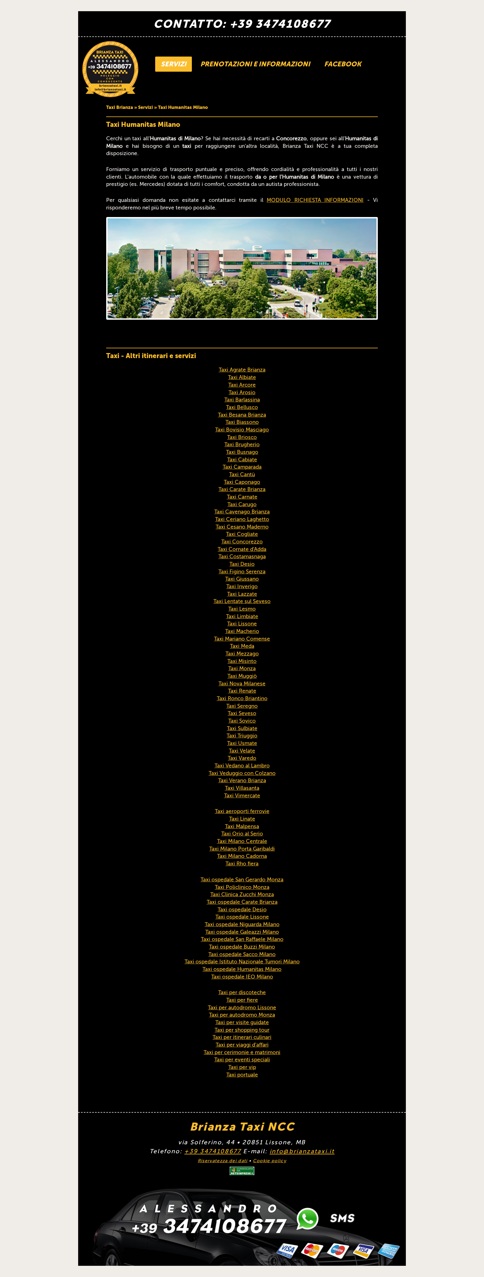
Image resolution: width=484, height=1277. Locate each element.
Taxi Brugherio (242, 444)
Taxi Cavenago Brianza (242, 512)
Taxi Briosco (242, 437)
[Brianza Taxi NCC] (110, 69)
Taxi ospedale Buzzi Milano (242, 947)
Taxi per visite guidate (242, 1022)
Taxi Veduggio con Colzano (242, 773)
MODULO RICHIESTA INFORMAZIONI (315, 200)
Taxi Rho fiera (242, 864)
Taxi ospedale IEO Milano (242, 977)
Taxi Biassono (242, 422)
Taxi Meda (242, 646)
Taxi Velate (242, 751)
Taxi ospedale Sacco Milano (242, 954)
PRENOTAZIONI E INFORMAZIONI (255, 64)
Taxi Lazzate (242, 594)
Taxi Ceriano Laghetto (242, 519)
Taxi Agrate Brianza (242, 370)
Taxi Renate (242, 691)
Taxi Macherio (242, 631)
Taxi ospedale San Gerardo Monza (242, 880)
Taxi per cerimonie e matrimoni (242, 1052)
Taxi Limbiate (242, 616)
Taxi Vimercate (242, 796)
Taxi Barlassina (242, 400)
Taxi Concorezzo (242, 542)
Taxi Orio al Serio (242, 834)
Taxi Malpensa (242, 826)
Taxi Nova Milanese (242, 684)
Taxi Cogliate (242, 534)
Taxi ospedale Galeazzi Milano (242, 932)
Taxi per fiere (242, 1000)
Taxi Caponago (242, 482)
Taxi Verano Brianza (242, 780)
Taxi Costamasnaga (242, 556)
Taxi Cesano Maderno (242, 527)
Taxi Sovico (242, 721)
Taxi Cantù (242, 474)
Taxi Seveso (242, 713)
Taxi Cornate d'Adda (242, 549)
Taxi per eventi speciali (242, 1060)
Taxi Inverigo (242, 586)
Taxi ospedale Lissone (242, 917)
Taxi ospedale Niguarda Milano (242, 924)
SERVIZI (173, 64)
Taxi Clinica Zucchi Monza (242, 894)
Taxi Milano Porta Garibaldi (242, 849)
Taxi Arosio (242, 392)
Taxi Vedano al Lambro (242, 766)
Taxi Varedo (242, 758)
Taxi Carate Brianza (242, 489)
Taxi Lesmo (242, 609)
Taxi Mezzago (242, 654)
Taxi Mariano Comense (242, 639)
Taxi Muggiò (242, 676)
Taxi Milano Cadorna (242, 856)
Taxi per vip (242, 1067)
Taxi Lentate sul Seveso (242, 601)
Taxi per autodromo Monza (242, 1015)
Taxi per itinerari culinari (242, 1037)
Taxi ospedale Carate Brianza (242, 902)
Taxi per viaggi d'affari (242, 1045)
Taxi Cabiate (242, 460)
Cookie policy (269, 1160)
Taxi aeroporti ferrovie (242, 811)
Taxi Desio (242, 564)
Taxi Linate (242, 819)
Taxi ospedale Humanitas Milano (242, 969)
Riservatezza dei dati (223, 1160)
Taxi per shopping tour (242, 1030)
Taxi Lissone (242, 624)
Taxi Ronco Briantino (242, 698)
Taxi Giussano (242, 579)
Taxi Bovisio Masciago (242, 430)
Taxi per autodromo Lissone (242, 1007)
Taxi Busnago (242, 452)
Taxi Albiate (242, 377)
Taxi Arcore (242, 385)
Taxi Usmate (242, 743)
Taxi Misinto (242, 661)
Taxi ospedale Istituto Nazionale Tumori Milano (242, 962)
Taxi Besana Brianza (242, 415)
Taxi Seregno (242, 706)
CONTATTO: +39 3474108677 (242, 23)
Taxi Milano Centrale (242, 841)
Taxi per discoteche (242, 992)
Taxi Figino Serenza (242, 572)
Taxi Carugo (242, 504)
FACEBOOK (342, 64)
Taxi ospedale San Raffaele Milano (242, 939)
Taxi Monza (242, 668)
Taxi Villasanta (242, 788)
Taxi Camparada (242, 467)
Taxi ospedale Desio (242, 909)
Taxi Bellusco (242, 407)
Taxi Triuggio (242, 736)
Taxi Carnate (242, 497)
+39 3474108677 (212, 1151)
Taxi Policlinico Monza (242, 887)
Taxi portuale (242, 1075)
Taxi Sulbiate (242, 728)
